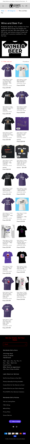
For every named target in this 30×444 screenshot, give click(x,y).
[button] (3, 6)
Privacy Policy (6, 412)
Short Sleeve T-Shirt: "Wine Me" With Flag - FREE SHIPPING (22, 267)
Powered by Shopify (21, 438)
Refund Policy (6, 408)
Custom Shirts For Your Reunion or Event (13, 385)
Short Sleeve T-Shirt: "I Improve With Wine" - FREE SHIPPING (22, 189)
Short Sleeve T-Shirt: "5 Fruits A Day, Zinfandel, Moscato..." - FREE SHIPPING (22, 242)
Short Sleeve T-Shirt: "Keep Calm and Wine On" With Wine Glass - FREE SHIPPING (22, 294)
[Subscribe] (25, 344)
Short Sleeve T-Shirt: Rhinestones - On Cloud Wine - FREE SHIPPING (8, 162)
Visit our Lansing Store (9, 401)
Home (2, 11)
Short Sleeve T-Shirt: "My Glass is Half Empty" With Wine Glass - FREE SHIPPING (8, 322)
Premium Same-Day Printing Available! (13, 381)
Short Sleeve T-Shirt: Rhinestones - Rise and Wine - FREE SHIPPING (22, 134)
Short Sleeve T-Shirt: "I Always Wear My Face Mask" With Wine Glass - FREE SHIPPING (8, 82)
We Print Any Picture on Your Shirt (12, 378)
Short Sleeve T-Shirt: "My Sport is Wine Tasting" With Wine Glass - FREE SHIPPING (8, 295)
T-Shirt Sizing (6, 405)
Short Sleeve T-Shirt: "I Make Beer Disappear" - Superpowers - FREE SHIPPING (22, 215)
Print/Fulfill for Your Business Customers (13, 392)
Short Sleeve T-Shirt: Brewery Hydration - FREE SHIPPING (8, 189)
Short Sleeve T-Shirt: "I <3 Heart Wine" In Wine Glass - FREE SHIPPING (8, 268)
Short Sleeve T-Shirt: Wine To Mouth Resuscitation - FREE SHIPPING (8, 215)
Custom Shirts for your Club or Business (13, 388)
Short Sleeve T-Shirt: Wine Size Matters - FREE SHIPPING (22, 80)
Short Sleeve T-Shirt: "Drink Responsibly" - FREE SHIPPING (22, 108)
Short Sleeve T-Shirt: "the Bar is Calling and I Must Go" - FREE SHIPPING (8, 134)
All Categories (11, 11)
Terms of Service (7, 415)
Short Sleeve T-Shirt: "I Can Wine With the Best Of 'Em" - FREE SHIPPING (8, 242)
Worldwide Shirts (12, 438)
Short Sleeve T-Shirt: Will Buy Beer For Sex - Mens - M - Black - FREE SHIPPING (22, 162)
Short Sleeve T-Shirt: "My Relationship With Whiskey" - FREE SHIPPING (8, 108)
